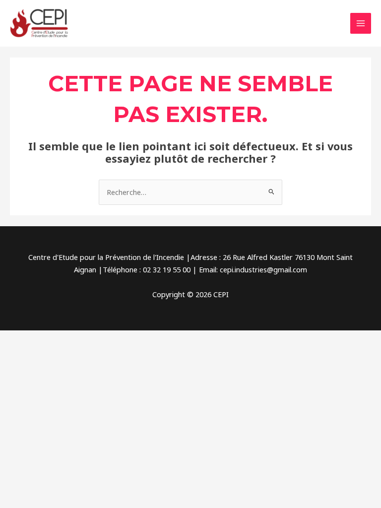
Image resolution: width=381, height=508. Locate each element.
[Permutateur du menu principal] (360, 23)
